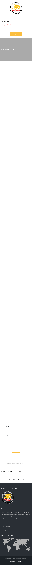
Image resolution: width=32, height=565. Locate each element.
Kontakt (16, 450)
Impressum (12, 561)
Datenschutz (19, 561)
